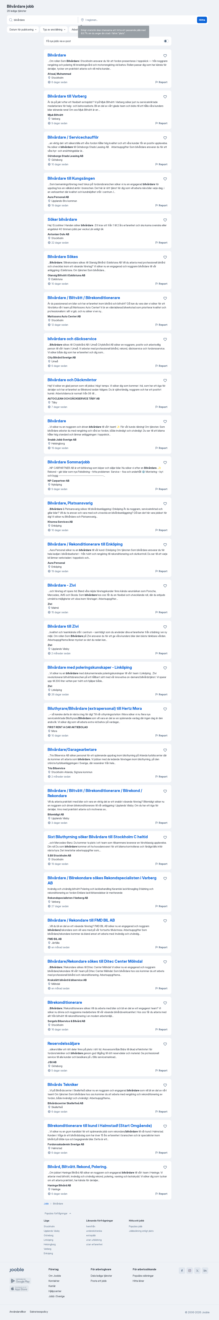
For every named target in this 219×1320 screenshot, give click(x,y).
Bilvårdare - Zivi (62, 585)
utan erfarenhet (94, 1244)
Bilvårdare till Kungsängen (71, 178)
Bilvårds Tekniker (63, 1084)
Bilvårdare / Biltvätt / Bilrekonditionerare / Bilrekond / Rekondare (95, 793)
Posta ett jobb (99, 1280)
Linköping (48, 1239)
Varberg (47, 1248)
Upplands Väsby (52, 1231)
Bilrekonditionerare (65, 1002)
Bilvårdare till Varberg (67, 96)
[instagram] (189, 1270)
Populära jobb (135, 1226)
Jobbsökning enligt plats (141, 1231)
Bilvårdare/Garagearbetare (72, 749)
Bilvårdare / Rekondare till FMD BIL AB (81, 920)
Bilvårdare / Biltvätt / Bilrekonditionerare (84, 297)
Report (163, 82)
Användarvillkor (17, 1311)
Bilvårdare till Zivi (63, 626)
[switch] (166, 41)
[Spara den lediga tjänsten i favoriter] (165, 55)
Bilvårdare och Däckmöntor (72, 380)
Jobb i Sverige (57, 1296)
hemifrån (90, 1226)
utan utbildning (94, 1239)
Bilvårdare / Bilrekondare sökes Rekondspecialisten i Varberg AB (102, 880)
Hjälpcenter (55, 1291)
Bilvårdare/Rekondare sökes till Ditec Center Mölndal (95, 961)
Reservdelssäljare (64, 1043)
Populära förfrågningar (56, 1213)
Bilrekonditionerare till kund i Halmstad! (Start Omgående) (100, 1125)
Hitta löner (138, 1280)
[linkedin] (205, 1270)
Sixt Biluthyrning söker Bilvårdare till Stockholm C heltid (98, 836)
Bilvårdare (57, 55)
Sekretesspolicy (39, 1311)
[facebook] (182, 1270)
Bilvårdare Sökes (63, 256)
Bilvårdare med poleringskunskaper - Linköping (90, 667)
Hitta (202, 19)
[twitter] (197, 1270)
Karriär (52, 1286)
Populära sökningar (143, 1275)
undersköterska (94, 1231)
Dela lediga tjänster (101, 1275)
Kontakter (54, 1280)
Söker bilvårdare (62, 219)
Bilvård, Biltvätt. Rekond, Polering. (77, 1166)
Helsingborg (50, 1244)
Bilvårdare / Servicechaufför (73, 137)
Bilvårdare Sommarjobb (69, 462)
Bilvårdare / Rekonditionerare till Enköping (85, 544)
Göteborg (48, 1235)
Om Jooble (55, 1275)
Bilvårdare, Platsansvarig (70, 503)
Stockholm (49, 1226)
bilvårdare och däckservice (72, 338)
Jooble (206, 1312)
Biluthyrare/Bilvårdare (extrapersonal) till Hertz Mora (95, 708)
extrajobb (91, 1235)
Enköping (48, 1253)
